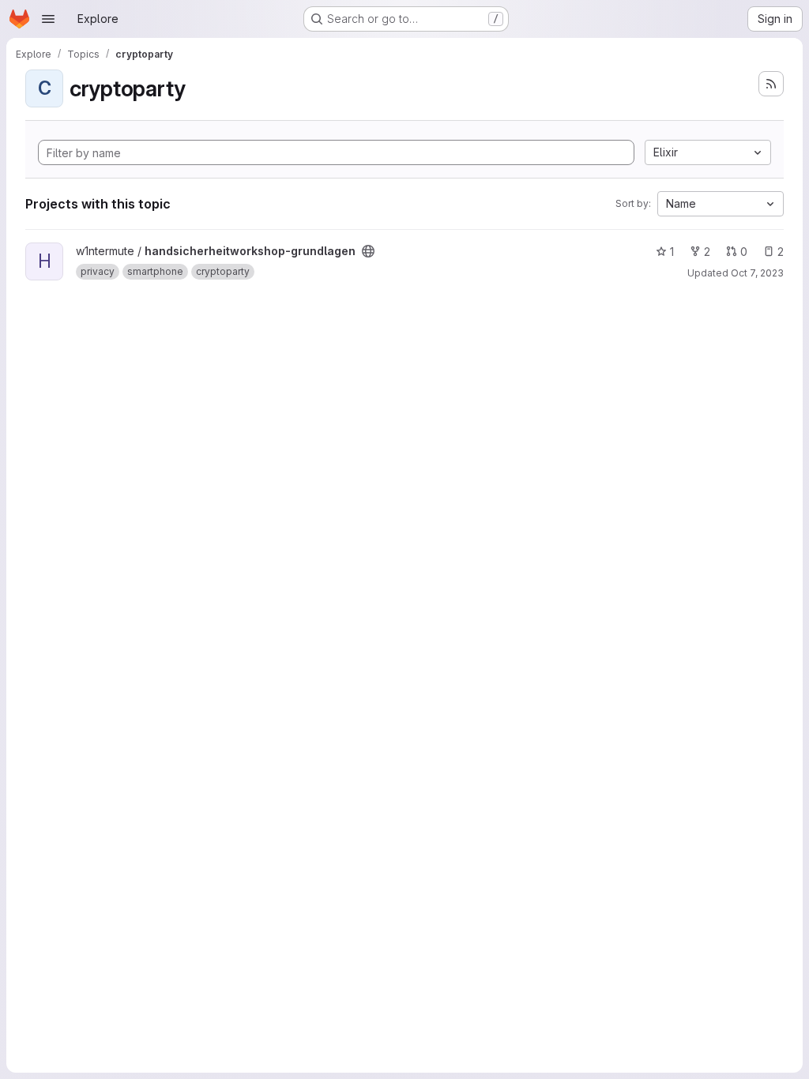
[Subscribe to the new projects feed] (771, 83)
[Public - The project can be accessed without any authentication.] (368, 251)
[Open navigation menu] (48, 19)
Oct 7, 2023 (757, 273)
